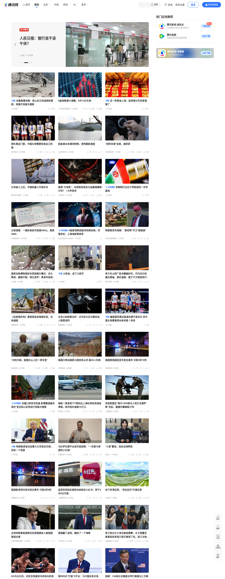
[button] (206, 26)
